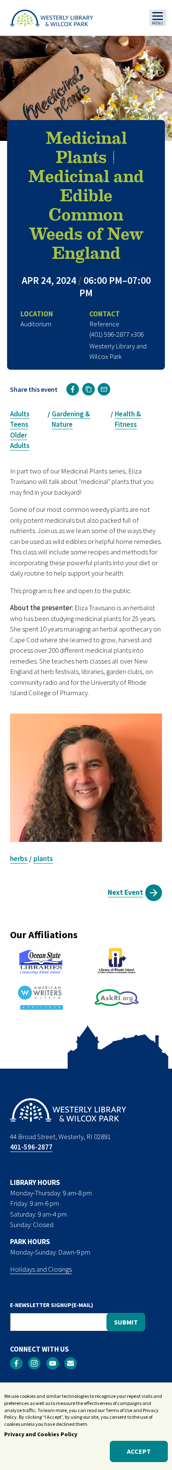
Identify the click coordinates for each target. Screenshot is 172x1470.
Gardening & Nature (71, 419)
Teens (19, 424)
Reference (104, 323)
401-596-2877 (31, 1147)
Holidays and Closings (41, 1269)
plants (43, 858)
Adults (20, 413)
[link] (72, 389)
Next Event (125, 892)
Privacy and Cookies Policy (40, 1434)
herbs (19, 858)
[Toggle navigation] (157, 18)
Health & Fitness (128, 419)
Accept (139, 1451)
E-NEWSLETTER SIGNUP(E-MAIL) (51, 1305)
